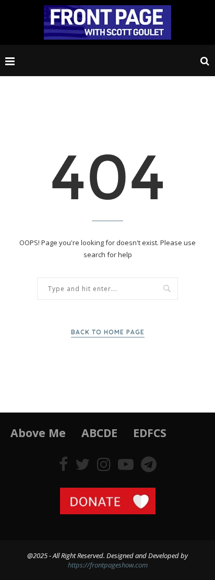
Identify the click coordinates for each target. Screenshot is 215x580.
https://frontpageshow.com (108, 565)
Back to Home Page (108, 332)
